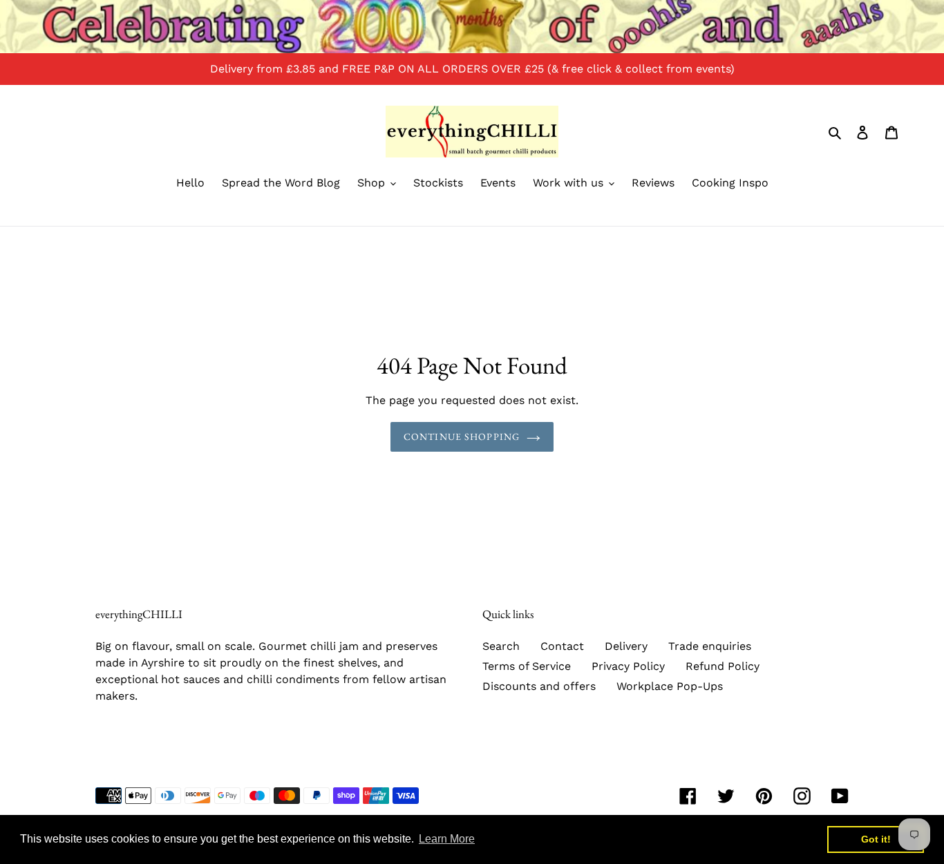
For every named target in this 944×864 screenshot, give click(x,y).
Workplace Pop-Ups (669, 686)
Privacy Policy (628, 666)
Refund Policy (722, 666)
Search (501, 646)
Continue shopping (462, 436)
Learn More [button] (447, 839)
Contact (562, 646)
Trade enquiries (709, 646)
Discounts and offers (539, 686)
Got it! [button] (876, 839)
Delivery (626, 646)
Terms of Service (526, 666)
